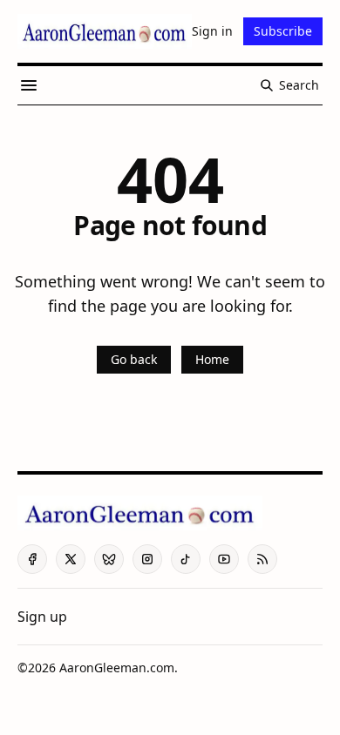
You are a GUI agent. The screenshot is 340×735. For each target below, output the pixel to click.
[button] (42, 616)
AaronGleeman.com (116, 667)
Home (212, 359)
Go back (134, 359)
